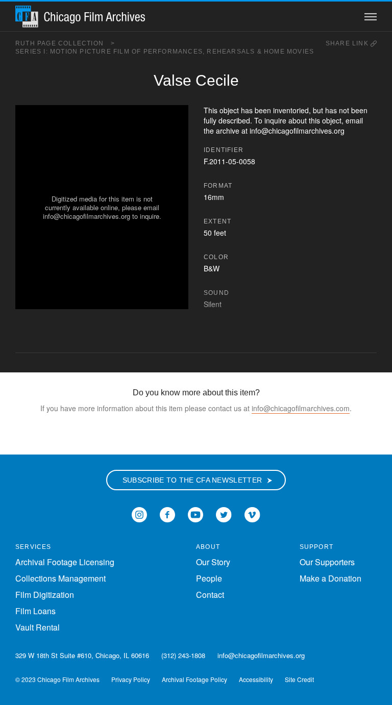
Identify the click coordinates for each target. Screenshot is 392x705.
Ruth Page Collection (65, 43)
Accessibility (256, 679)
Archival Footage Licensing (64, 562)
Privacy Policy (130, 679)
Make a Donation (330, 578)
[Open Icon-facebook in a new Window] (167, 513)
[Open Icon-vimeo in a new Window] (252, 513)
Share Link (348, 43)
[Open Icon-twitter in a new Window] (224, 513)
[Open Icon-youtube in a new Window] (195, 513)
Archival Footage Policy (194, 679)
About (208, 546)
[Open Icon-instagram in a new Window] (139, 513)
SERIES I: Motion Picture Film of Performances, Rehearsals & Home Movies (164, 51)
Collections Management (60, 578)
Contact (210, 594)
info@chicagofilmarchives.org (261, 655)
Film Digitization (44, 594)
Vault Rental (37, 627)
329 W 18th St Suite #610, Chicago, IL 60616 (82, 655)
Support (316, 546)
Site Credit (299, 679)
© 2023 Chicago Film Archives (57, 679)
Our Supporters (327, 562)
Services (33, 546)
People (209, 578)
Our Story (213, 562)
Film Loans (35, 611)
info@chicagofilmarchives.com (301, 408)
